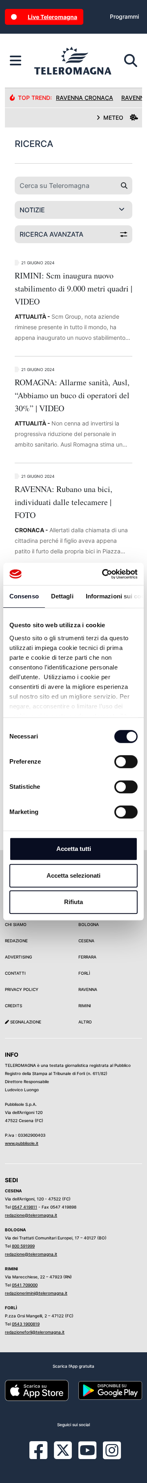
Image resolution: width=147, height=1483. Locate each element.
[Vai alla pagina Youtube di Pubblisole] (87, 1456)
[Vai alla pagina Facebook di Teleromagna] (43, 1456)
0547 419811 (24, 1207)
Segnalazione (25, 1021)
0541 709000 (25, 1284)
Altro (85, 1021)
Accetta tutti (73, 848)
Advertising (18, 956)
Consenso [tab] (24, 596)
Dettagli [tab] (62, 596)
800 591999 (23, 1245)
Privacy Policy (21, 989)
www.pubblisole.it (21, 1143)
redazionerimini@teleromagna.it (36, 1293)
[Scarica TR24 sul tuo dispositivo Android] (110, 1390)
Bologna (88, 924)
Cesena (86, 940)
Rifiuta (73, 901)
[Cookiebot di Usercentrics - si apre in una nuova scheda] (104, 574)
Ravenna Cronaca (84, 97)
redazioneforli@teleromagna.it (35, 1332)
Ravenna (87, 989)
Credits (13, 1005)
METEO (113, 117)
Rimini (84, 1005)
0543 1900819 (26, 1323)
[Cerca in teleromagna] (130, 61)
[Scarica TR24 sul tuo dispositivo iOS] (37, 1390)
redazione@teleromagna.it (31, 1215)
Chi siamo (16, 924)
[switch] (126, 761)
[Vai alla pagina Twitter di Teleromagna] (63, 1449)
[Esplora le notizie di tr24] (15, 61)
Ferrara (87, 956)
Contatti (15, 973)
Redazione (16, 940)
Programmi (124, 16)
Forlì (84, 973)
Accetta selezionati (73, 875)
